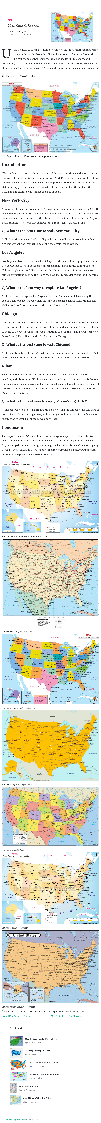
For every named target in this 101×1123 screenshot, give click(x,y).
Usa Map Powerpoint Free (37, 1050)
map (10, 20)
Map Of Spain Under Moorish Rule (41, 1039)
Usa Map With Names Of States (44, 1062)
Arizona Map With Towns (16, 1119)
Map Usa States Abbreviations (44, 1074)
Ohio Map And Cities (29, 1086)
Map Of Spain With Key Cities (37, 1098)
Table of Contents (20, 76)
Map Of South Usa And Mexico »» (66, 1016)
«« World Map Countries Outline (15, 1016)
